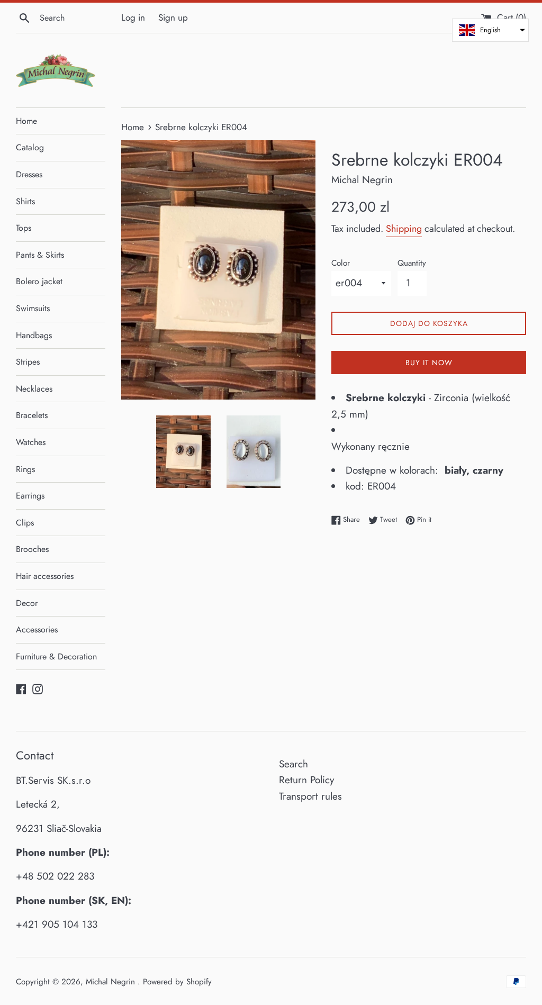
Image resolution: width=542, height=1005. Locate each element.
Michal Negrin (112, 982)
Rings (25, 469)
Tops (23, 228)
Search (293, 764)
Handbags (34, 335)
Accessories (37, 629)
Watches (31, 442)
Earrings (30, 496)
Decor (27, 603)
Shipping (404, 229)
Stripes (28, 362)
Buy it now (429, 362)
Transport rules (310, 796)
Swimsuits (33, 308)
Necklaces (34, 389)
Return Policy (306, 780)
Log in (133, 17)
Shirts (25, 201)
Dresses (29, 174)
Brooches (32, 549)
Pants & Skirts (40, 255)
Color (340, 263)
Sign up (173, 17)
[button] (490, 30)
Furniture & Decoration (56, 656)
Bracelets (32, 415)
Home (26, 121)
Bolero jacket (39, 281)
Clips (25, 523)
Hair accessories (45, 576)
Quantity (412, 263)
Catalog (30, 147)
